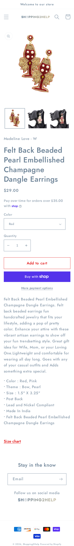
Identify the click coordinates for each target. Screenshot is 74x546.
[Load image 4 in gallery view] (59, 118)
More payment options (37, 288)
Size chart (12, 441)
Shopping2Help (31, 544)
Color (8, 214)
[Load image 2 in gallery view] (37, 118)
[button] (6, 16)
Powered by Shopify (50, 544)
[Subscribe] (60, 479)
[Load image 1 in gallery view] (15, 118)
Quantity (10, 236)
